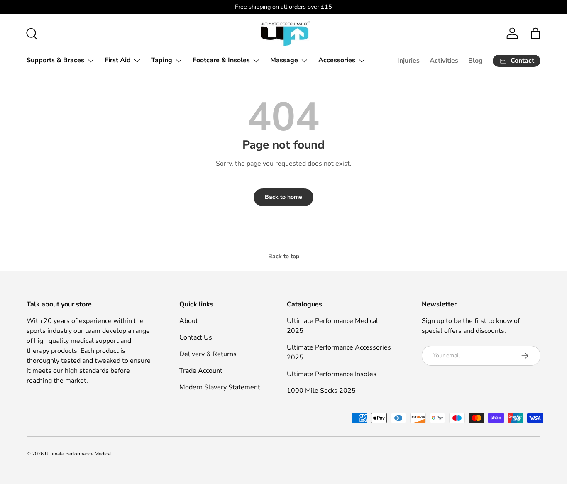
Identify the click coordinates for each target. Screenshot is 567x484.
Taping (161, 60)
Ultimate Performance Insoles (331, 374)
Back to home (283, 197)
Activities (444, 60)
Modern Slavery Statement (219, 387)
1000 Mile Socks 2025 (321, 390)
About (188, 320)
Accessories (336, 60)
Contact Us (195, 337)
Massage (284, 60)
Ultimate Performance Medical (78, 453)
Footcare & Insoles (221, 60)
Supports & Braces (55, 60)
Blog (475, 60)
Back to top (283, 256)
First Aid (118, 60)
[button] (535, 33)
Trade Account (200, 370)
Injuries (408, 60)
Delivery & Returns (208, 354)
